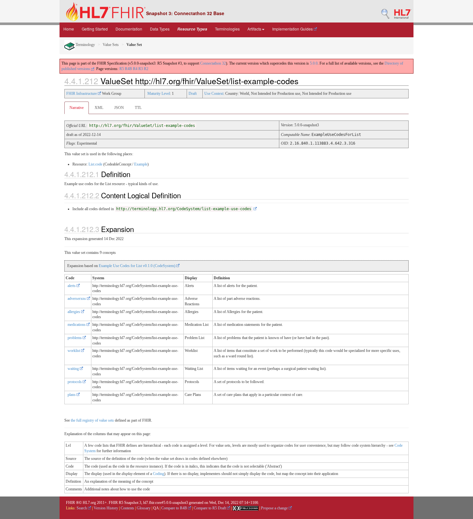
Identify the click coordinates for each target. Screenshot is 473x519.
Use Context (213, 93)
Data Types (160, 28)
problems (75, 338)
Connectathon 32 (213, 63)
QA (156, 508)
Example (140, 164)
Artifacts (254, 28)
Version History (106, 508)
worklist (74, 350)
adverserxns (77, 298)
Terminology (85, 44)
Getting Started (95, 28)
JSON (119, 107)
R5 (121, 69)
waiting (74, 368)
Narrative (77, 107)
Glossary (144, 508)
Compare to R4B (174, 508)
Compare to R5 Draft (210, 508)
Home (68, 28)
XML (99, 107)
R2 (146, 69)
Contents (127, 508)
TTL (138, 107)
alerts (72, 285)
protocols (75, 382)
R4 (135, 69)
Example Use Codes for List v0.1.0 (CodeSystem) (137, 266)
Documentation (129, 28)
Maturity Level (158, 93)
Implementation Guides (293, 28)
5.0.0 (314, 63)
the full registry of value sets (92, 420)
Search (82, 508)
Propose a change (275, 508)
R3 (140, 69)
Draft (193, 93)
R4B (128, 69)
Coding (158, 473)
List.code (95, 164)
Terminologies (227, 28)
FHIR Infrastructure (82, 93)
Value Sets (111, 44)
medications (77, 324)
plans (72, 394)
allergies (74, 311)
